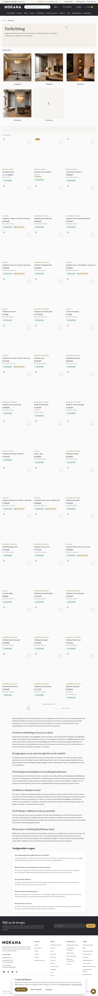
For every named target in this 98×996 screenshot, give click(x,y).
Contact (69, 964)
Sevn (52, 951)
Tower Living (54, 966)
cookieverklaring (65, 984)
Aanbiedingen (76, 13)
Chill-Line (53, 957)
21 (56, 708)
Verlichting (40, 13)
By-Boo (53, 963)
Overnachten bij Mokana (87, 970)
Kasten (32, 13)
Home (4, 20)
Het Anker (53, 954)
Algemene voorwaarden (70, 960)
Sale (68, 13)
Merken (36, 945)
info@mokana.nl (7, 957)
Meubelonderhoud (88, 960)
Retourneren (70, 953)
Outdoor (62, 13)
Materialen (86, 957)
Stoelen (19, 13)
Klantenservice (91, 1)
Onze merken (86, 963)
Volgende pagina (65, 708)
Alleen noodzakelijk (36, 989)
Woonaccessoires (52, 13)
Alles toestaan (21, 989)
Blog (84, 948)
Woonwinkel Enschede (89, 966)
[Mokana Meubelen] (13, 7)
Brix (52, 972)
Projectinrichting (88, 951)
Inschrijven (91, 926)
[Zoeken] (49, 7)
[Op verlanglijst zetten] (29, 140)
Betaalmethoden (71, 956)
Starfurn (53, 948)
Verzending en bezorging (71, 949)
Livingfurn (53, 969)
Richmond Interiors (56, 945)
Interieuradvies (87, 954)
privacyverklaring (77, 984)
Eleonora (53, 960)
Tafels (26, 13)
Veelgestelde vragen (72, 945)
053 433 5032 (6, 954)
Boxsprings (87, 13)
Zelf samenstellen (88, 945)
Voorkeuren (48, 989)
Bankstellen (11, 13)
